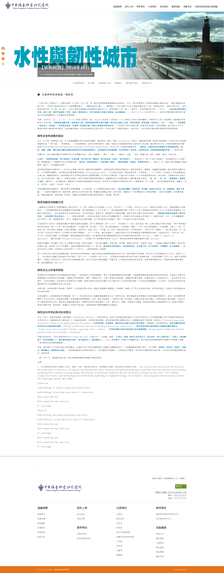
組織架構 (41, 518)
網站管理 (160, 547)
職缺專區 (160, 538)
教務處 (119, 527)
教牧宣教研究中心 (164, 518)
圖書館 (119, 555)
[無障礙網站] (181, 487)
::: (1, 14)
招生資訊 (81, 514)
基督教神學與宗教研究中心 (167, 514)
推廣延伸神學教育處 (125, 536)
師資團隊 (41, 523)
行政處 (119, 541)
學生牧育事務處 (123, 532)
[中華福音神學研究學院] (27, 6)
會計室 (119, 546)
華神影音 (41, 532)
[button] (117, 6)
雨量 (51, 210)
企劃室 (119, 550)
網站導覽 (160, 552)
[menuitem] (117, 6)
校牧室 (119, 523)
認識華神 (41, 514)
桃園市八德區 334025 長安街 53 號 (171, 492)
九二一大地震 (126, 207)
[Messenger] (3, 58)
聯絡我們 (160, 556)
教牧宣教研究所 (84, 538)
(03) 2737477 (180, 495)
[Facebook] (3, 48)
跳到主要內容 (5, 14)
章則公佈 (41, 536)
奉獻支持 (160, 533)
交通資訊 (160, 543)
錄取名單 (81, 518)
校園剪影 (41, 527)
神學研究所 (82, 533)
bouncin (184, 569)
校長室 (119, 514)
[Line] (3, 53)
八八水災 (144, 207)
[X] (3, 64)
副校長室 (120, 518)
